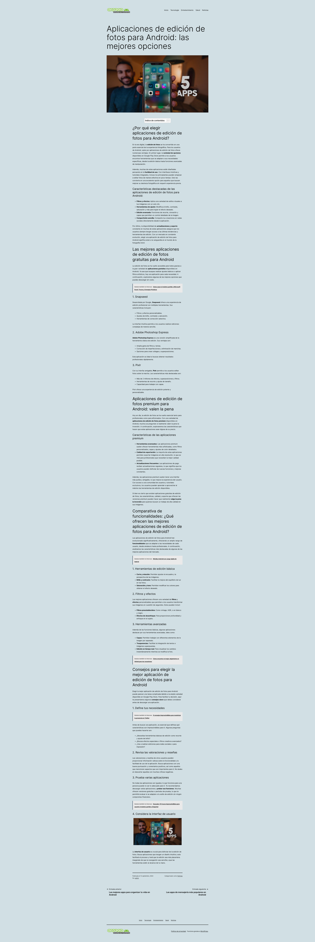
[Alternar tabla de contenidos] (167, 120)
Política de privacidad (178, 931)
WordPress (204, 931)
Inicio (166, 10)
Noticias (205, 10)
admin (137, 878)
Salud (198, 10)
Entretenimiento (187, 10)
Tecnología (174, 10)
